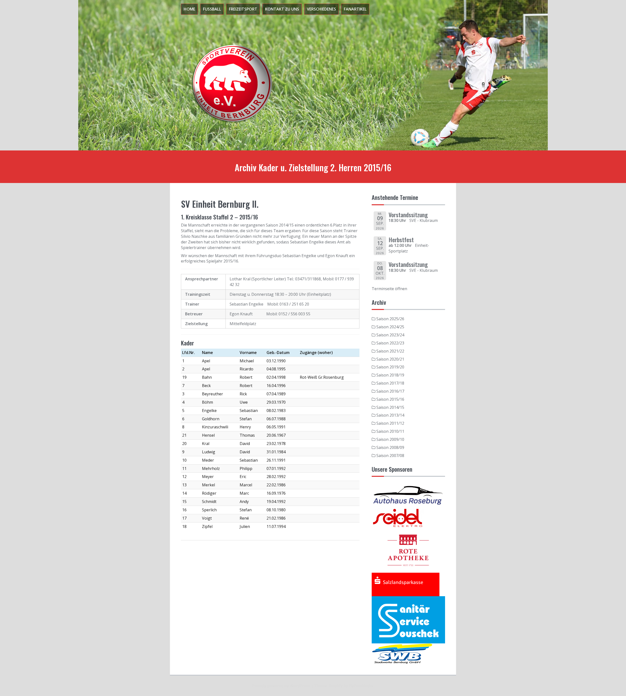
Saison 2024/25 (390, 327)
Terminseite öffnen (389, 288)
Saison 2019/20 (390, 367)
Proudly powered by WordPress (281, 685)
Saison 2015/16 (390, 399)
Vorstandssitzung (408, 214)
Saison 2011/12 (390, 423)
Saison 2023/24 (390, 335)
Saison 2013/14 (390, 415)
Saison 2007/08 (390, 455)
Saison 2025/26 (390, 318)
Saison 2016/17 (390, 391)
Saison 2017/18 (390, 383)
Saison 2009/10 (390, 439)
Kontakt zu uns (282, 9)
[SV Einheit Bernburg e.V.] (230, 82)
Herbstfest (401, 239)
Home (189, 9)
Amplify (336, 685)
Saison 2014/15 (390, 407)
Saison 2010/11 (390, 431)
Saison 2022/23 (390, 343)
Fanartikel (355, 9)
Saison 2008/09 (390, 447)
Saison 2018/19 (390, 375)
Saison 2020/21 (390, 359)
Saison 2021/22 (390, 351)
